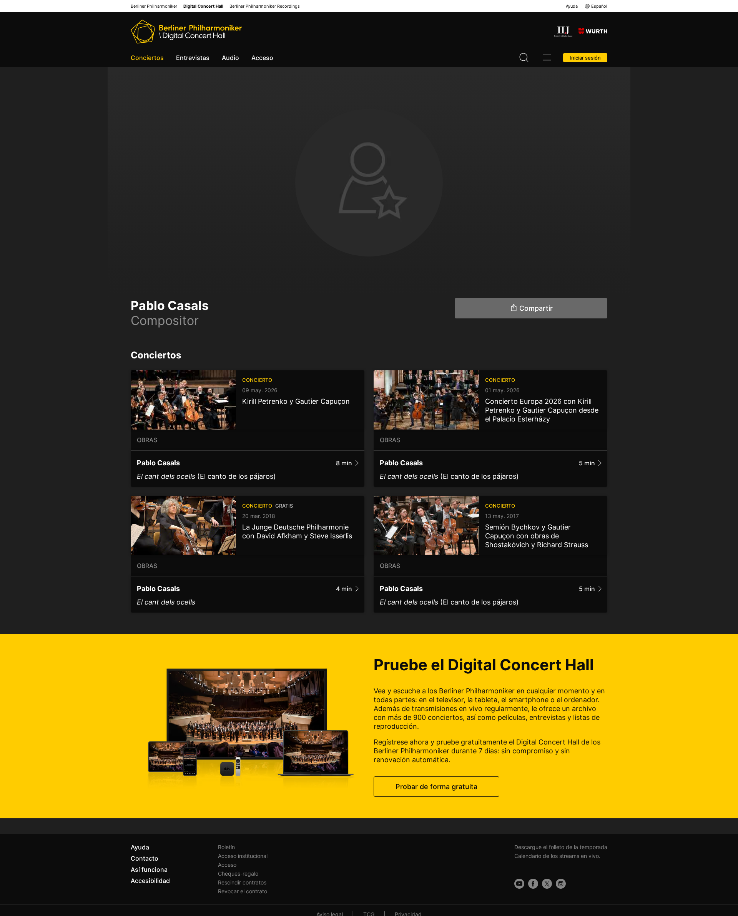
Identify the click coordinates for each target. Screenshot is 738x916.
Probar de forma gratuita (436, 787)
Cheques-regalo (238, 873)
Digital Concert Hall (203, 6)
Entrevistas (192, 58)
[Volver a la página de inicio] (186, 31)
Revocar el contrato (242, 891)
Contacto (144, 858)
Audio (230, 58)
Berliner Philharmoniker (154, 6)
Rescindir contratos (242, 882)
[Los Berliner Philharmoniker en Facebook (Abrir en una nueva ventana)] (533, 884)
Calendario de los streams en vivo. (557, 856)
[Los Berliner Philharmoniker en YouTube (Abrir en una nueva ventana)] (519, 884)
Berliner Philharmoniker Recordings (264, 6)
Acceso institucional (243, 856)
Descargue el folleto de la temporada (560, 847)
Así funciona (149, 869)
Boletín (226, 847)
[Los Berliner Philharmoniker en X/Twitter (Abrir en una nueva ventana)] (547, 884)
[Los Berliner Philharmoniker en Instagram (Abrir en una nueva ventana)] (561, 884)
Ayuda (572, 6)
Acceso (262, 58)
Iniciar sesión (585, 58)
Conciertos (147, 58)
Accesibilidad (150, 880)
